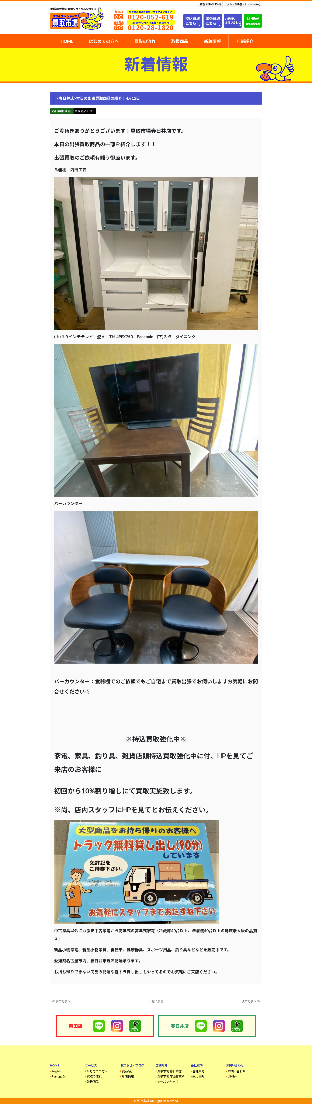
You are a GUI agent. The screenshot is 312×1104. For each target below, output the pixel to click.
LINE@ (232, 1076)
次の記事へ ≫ (251, 1001)
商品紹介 (128, 1071)
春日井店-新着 (61, 111)
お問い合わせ (237, 1071)
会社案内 (198, 1071)
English (56, 1071)
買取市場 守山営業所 (171, 1076)
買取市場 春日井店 (169, 1071)
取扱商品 (179, 41)
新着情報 (212, 41)
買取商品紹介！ (84, 111)
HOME (67, 41)
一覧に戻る (156, 1001)
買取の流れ (145, 41)
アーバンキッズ (167, 1081)
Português (59, 1076)
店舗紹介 (245, 41)
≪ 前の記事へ (61, 1001)
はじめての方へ (104, 41)
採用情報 (198, 1076)
